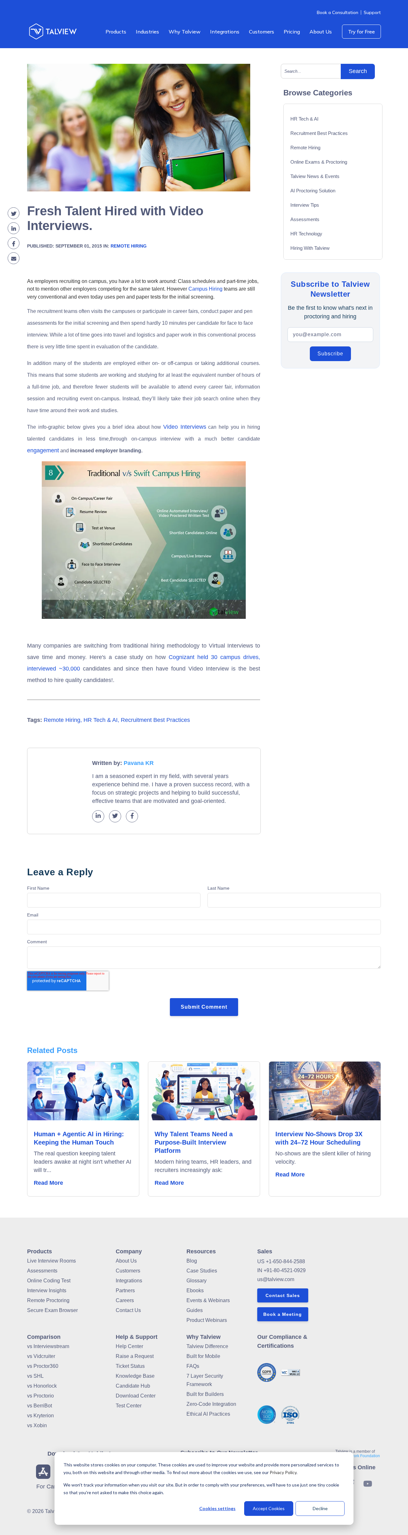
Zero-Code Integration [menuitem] (211, 1404)
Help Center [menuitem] (129, 1346)
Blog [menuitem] (191, 1261)
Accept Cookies (269, 1508)
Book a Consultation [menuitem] (337, 12)
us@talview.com (275, 1279)
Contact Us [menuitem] (128, 1310)
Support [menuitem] (372, 12)
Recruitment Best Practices (155, 720)
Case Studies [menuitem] (201, 1270)
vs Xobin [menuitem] (37, 1425)
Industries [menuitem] (147, 31)
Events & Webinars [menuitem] (208, 1300)
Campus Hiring (205, 289)
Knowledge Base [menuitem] (135, 1376)
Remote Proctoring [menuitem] (48, 1300)
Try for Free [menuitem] (361, 31)
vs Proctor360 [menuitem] (42, 1366)
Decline (320, 1508)
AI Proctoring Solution (312, 190)
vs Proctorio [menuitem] (40, 1395)
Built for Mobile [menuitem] (203, 1356)
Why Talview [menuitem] (184, 31)
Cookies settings (217, 1508)
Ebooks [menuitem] (195, 1290)
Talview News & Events (314, 176)
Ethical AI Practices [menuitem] (208, 1414)
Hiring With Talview (310, 248)
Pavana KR (139, 763)
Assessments (304, 219)
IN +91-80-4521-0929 (281, 1270)
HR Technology (306, 233)
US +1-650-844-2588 (281, 1261)
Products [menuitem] (116, 31)
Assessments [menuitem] (42, 1270)
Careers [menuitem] (125, 1300)
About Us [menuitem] (321, 31)
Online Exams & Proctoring (318, 162)
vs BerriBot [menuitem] (39, 1405)
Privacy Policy (283, 1472)
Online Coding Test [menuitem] (48, 1280)
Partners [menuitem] (125, 1290)
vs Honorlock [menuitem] (42, 1386)
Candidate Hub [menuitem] (133, 1386)
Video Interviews (184, 427)
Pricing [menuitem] (292, 31)
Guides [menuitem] (194, 1310)
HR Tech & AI (101, 720)
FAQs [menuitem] (192, 1366)
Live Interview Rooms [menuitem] (51, 1261)
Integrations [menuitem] (224, 31)
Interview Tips (304, 205)
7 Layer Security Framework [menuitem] (204, 1380)
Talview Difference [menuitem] (207, 1346)
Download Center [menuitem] (136, 1395)
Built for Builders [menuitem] (205, 1394)
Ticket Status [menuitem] (130, 1366)
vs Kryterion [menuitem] (40, 1415)
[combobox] (313, 71)
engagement (43, 450)
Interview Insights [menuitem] (46, 1290)
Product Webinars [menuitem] (206, 1320)
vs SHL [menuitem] (35, 1376)
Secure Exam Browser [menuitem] (52, 1310)
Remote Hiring (129, 245)
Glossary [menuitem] (196, 1280)
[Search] (358, 71)
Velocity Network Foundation (355, 1456)
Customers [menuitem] (261, 31)
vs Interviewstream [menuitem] (48, 1346)
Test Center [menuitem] (129, 1405)
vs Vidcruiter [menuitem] (41, 1356)
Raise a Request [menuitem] (135, 1356)
